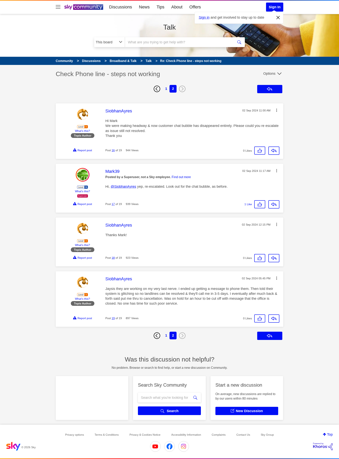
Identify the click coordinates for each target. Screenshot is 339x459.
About (176, 7)
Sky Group (267, 434)
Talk (169, 27)
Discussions (120, 7)
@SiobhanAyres (123, 187)
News (144, 7)
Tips (160, 7)
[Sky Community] (83, 7)
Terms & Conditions (107, 434)
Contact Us (243, 434)
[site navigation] (58, 7)
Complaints (219, 434)
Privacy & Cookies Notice (144, 434)
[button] (276, 110)
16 (113, 150)
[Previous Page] (157, 89)
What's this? (82, 130)
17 (113, 204)
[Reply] (273, 151)
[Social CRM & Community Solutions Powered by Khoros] (323, 446)
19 (113, 318)
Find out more (181, 177)
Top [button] (330, 434)
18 (113, 257)
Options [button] (269, 74)
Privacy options (74, 434)
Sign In (275, 7)
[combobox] (179, 42)
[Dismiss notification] (278, 18)
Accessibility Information (186, 434)
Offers (195, 7)
